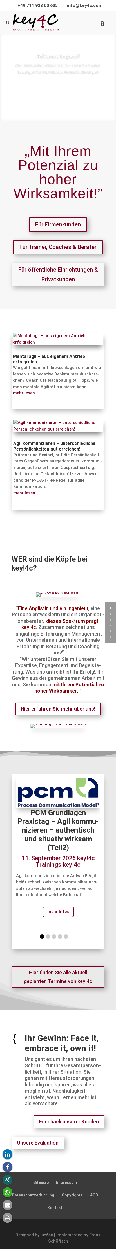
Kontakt (55, 1208)
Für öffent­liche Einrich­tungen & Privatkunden (58, 274)
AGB (94, 1195)
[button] (7, 1154)
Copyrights (72, 1195)
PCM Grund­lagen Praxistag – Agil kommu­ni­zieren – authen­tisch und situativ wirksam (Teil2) (58, 830)
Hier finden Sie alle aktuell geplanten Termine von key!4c (58, 976)
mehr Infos (58, 911)
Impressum (66, 1182)
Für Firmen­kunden (58, 224)
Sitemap (41, 1182)
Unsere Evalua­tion (38, 1143)
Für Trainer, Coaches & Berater (58, 247)
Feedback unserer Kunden (69, 1121)
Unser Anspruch (58, 94)
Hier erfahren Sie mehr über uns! (58, 709)
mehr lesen (24, 393)
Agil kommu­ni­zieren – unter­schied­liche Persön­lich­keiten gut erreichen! (54, 446)
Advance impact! (58, 56)
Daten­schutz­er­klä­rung (33, 1195)
